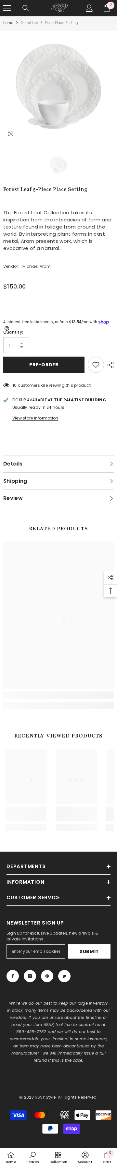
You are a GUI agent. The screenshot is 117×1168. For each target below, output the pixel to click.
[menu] (7, 8)
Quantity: (13, 332)
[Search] (26, 8)
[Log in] (89, 8)
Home (8, 22)
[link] (58, 695)
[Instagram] (30, 976)
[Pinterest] (47, 976)
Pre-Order (43, 364)
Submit (89, 951)
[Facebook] (12, 976)
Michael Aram (36, 266)
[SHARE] (109, 365)
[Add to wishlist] (96, 365)
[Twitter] (64, 976)
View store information (35, 418)
